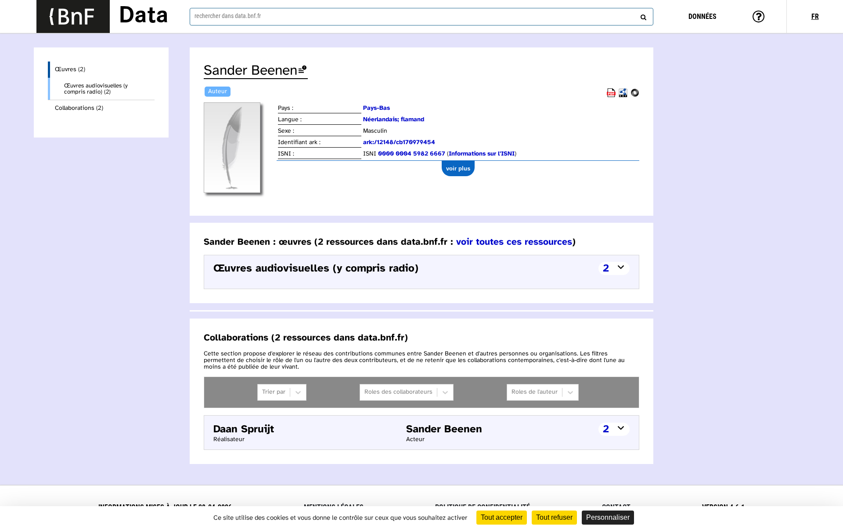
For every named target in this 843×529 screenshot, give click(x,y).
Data (144, 16)
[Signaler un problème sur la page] (302, 71)
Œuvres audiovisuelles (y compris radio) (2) (96, 89)
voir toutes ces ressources (514, 242)
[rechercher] (642, 15)
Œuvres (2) (70, 69)
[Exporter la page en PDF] (611, 95)
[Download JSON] (634, 95)
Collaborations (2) (79, 108)
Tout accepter (501, 517)
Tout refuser (554, 517)
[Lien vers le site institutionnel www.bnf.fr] (73, 16)
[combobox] (421, 16)
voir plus (458, 168)
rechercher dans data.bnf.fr (228, 15)
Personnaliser (608, 517)
